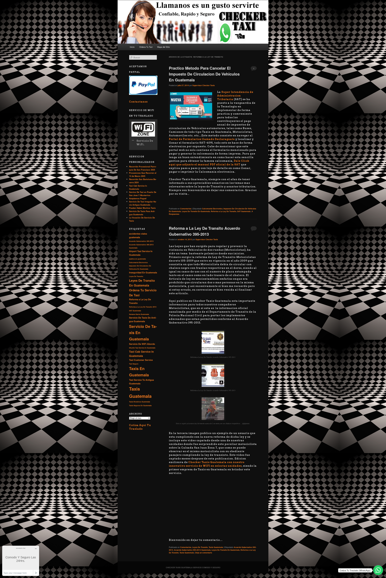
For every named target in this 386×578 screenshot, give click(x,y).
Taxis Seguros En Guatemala (140, 405)
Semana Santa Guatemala (139, 314)
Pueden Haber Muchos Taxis (142, 207)
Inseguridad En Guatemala (143, 272)
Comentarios (185, 208)
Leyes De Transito (200, 547)
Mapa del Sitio (163, 46)
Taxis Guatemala (216, 547)
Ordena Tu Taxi (146, 46)
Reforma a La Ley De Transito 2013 (142, 307)
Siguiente (273, 21)
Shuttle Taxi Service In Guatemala (142, 348)
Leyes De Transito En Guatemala (196, 211)
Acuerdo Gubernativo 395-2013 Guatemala (192, 550)
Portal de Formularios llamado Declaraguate (202, 139)
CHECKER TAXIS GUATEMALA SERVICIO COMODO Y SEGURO (193, 567)
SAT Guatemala (243, 211)
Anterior (112, 21)
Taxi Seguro (133, 364)
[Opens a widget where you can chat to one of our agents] (20, 560)
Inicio (132, 46)
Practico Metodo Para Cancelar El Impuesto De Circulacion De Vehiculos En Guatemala (204, 74)
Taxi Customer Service (141, 360)
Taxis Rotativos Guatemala (139, 402)
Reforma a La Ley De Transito (223, 211)
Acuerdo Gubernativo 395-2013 (141, 241)
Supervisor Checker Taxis (203, 85)
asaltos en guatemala (137, 259)
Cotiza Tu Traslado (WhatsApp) (355, 570)
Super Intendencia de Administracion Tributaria (235, 96)
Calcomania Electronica (212, 208)
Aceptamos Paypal (137, 198)
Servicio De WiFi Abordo (142, 344)
